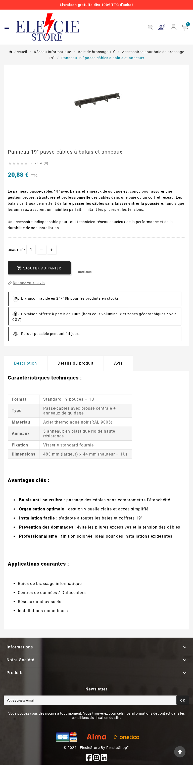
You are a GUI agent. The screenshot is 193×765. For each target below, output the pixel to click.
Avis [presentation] (118, 363)
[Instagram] (96, 757)
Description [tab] (25, 363)
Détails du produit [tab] (75, 363)
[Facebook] (89, 757)
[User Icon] (162, 27)
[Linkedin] (104, 757)
